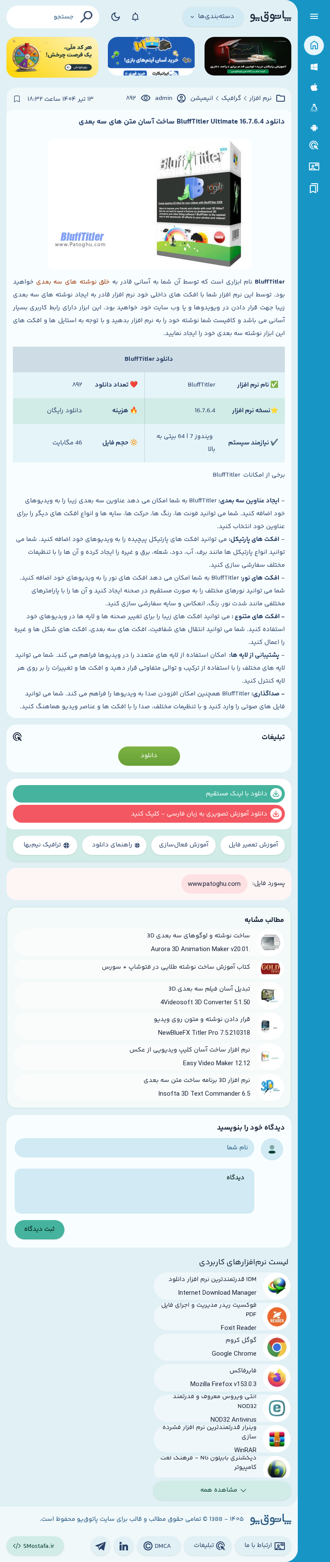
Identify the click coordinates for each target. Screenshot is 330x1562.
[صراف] (52, 57)
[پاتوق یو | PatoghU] (270, 17)
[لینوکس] (314, 108)
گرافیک (231, 98)
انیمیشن (201, 98)
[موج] (248, 57)
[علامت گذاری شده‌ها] (314, 188)
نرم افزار (260, 98)
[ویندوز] (314, 67)
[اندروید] (314, 128)
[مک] (314, 87)
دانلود (149, 756)
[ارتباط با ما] (314, 166)
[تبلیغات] (314, 145)
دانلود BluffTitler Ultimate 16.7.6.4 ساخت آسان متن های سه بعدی (182, 121)
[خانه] (314, 46)
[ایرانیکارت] (151, 57)
